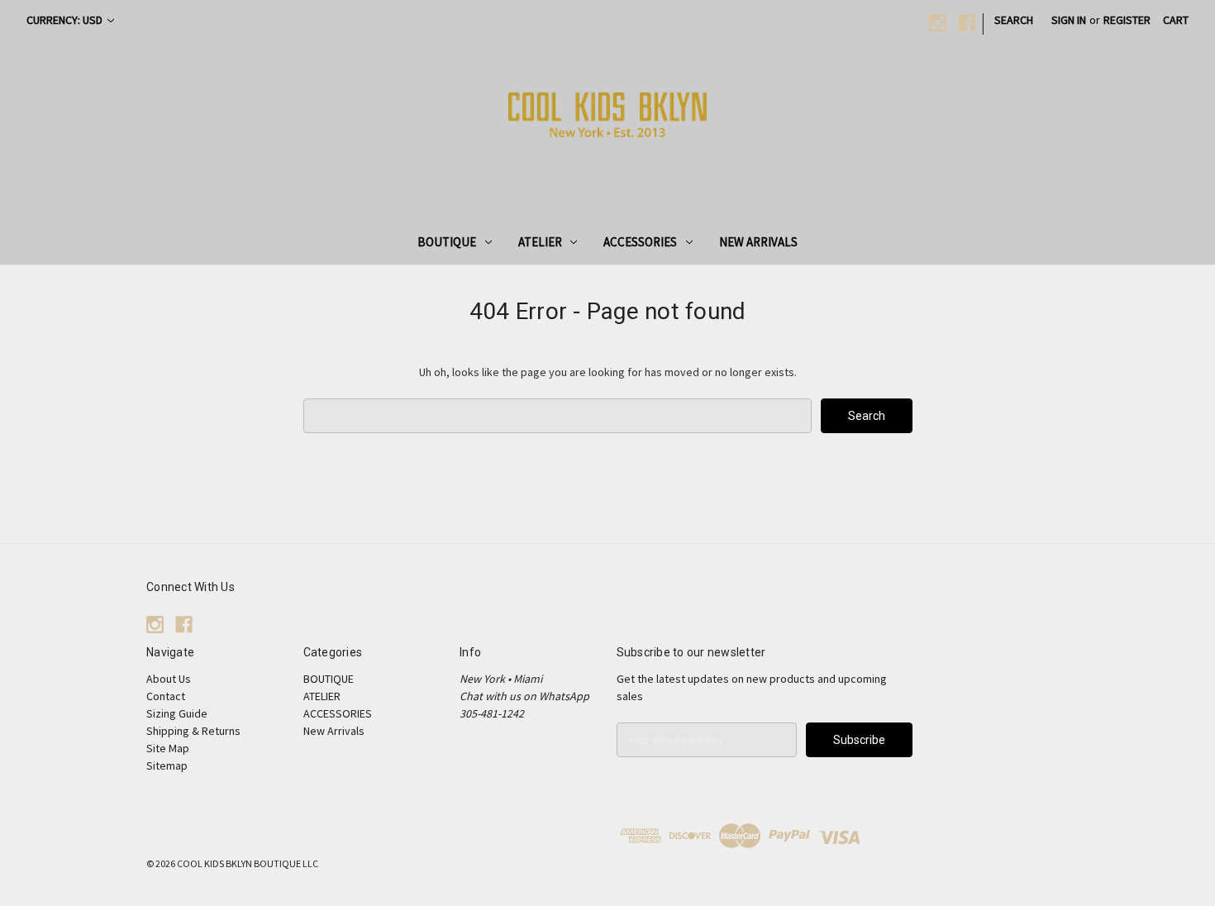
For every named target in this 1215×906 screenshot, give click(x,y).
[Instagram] (937, 22)
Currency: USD (65, 19)
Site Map (167, 748)
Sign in (1068, 19)
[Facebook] (966, 22)
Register (1127, 19)
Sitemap (167, 765)
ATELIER (540, 242)
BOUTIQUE (446, 242)
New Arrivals (758, 242)
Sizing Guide (176, 713)
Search (1013, 19)
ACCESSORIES (640, 242)
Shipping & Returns (193, 730)
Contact (165, 696)
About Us (168, 678)
